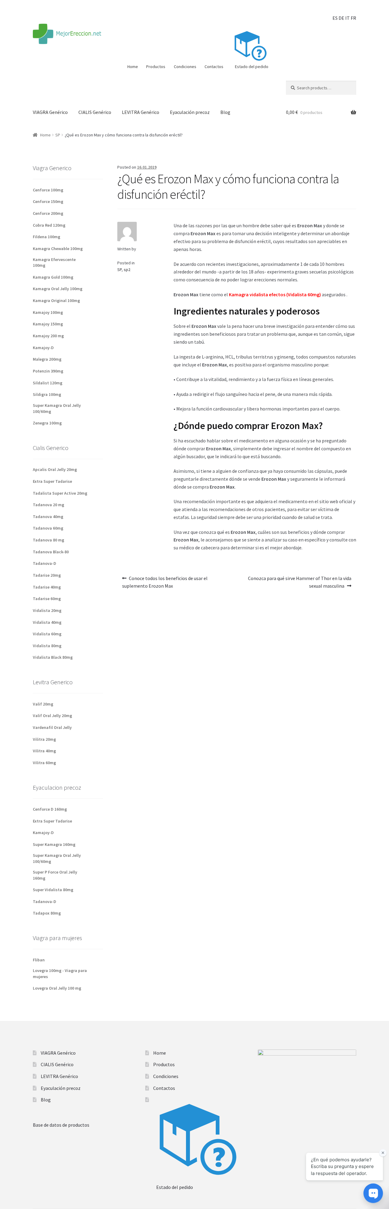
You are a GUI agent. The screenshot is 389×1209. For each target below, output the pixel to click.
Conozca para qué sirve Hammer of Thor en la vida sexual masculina (299, 580)
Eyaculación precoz (190, 112)
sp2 (127, 269)
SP (57, 135)
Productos (155, 66)
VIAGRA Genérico (50, 112)
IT (347, 18)
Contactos (214, 66)
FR (353, 18)
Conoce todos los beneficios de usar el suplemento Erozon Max (165, 580)
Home (132, 66)
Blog (225, 112)
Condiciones (185, 66)
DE (341, 18)
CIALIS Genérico (94, 112)
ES (335, 18)
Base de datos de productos (61, 1125)
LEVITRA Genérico (140, 112)
